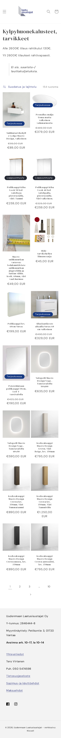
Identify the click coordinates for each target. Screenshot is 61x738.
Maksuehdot (14, 690)
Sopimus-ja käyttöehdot (22, 683)
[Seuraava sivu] (31, 594)
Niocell (30, 730)
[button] (4, 12)
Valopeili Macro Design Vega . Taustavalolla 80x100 (44, 382)
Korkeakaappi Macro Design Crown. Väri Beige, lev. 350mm (45, 447)
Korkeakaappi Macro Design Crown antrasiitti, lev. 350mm (44, 560)
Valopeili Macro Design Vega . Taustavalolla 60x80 (16, 447)
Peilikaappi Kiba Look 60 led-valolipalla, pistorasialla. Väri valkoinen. (44, 193)
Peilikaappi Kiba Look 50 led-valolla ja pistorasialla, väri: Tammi (16, 193)
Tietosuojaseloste (18, 676)
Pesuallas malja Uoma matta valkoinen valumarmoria (44, 119)
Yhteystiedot (15, 654)
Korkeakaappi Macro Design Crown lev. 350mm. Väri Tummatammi (16, 502)
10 (49, 586)
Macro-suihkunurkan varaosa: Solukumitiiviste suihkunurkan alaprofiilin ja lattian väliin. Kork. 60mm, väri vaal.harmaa (16, 267)
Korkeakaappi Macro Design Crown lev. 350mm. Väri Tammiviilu (45, 502)
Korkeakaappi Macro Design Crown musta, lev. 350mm (16, 560)
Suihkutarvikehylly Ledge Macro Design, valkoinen (16, 136)
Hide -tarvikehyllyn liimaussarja (44, 254)
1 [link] (10, 586)
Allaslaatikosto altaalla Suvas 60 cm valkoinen (44, 326)
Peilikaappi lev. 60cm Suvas (16, 325)
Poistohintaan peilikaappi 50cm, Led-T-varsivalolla (16, 390)
